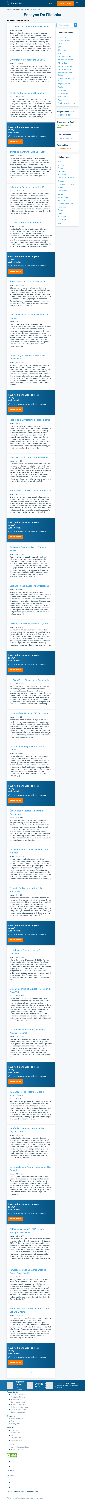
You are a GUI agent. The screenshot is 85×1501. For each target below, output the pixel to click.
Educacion (62, 175)
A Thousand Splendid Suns (66, 79)
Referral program (17, 1440)
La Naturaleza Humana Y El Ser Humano (30, 713)
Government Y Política (66, 184)
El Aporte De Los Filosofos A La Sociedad (30, 490)
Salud (60, 213)
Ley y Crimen (63, 191)
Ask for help (65, 148)
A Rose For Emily (64, 69)
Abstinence (62, 97)
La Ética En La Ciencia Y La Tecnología (29, 680)
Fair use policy (38, 1498)
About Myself (62, 90)
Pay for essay (16, 1399)
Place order (15, 141)
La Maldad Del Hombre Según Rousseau (30, 26)
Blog (12, 1421)
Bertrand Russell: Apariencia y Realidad (29, 586)
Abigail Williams (64, 84)
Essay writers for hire (18, 1409)
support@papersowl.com (20, 1447)
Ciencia (61, 165)
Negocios (61, 200)
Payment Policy (16, 1438)
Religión (61, 210)
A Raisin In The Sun (65, 66)
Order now (65, 3)
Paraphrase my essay (64, 126)
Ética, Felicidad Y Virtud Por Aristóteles (29, 457)
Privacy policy (12, 1498)
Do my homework (17, 1394)
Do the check (65, 115)
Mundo (60, 194)
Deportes (61, 171)
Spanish (26, 9)
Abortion (61, 87)
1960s (60, 44)
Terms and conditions (25, 1498)
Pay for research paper (19, 1404)
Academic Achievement (66, 103)
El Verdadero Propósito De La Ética (27, 60)
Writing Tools (15, 1424)
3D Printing (62, 50)
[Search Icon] (75, 25)
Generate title (66, 138)
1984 (60, 47)
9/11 (59, 53)
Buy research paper (18, 1412)
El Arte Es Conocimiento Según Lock (28, 93)
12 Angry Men (63, 37)
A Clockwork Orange (65, 60)
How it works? (16, 1430)
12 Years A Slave (64, 40)
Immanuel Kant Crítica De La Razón (27, 152)
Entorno (61, 181)
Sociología (62, 216)
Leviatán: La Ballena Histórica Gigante (29, 623)
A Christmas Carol (64, 56)
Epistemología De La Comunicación (27, 187)
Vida (59, 223)
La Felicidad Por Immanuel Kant (25, 222)
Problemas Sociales (65, 204)
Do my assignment (18, 1402)
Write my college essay (19, 1407)
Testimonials (15, 1433)
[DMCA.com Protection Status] (12, 1455)
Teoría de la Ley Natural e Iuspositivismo (30, 420)
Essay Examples (17, 9)
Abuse (60, 100)
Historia (61, 187)
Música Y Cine (63, 197)
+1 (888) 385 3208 (17, 1449)
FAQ (12, 1435)
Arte (59, 162)
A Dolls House (63, 63)
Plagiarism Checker (18, 1397)
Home (9, 9)
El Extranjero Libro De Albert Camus (27, 281)
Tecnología (62, 220)
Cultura (60, 168)
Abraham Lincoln (64, 93)
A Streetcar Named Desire (65, 74)
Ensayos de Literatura (66, 178)
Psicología (62, 207)
